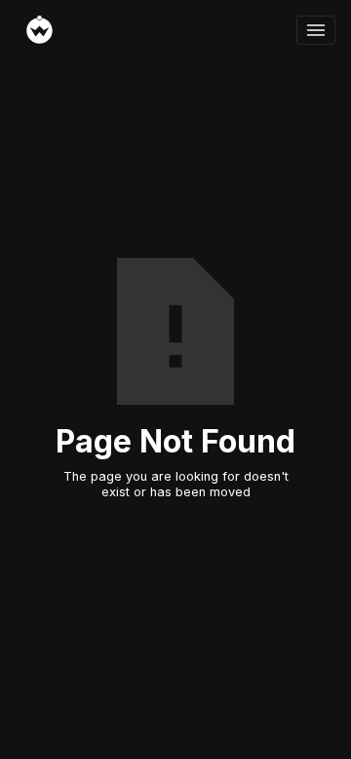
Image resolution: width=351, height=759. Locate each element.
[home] (156, 30)
